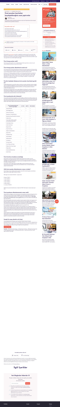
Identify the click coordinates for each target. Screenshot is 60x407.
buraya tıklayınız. (17, 363)
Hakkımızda (43, 1)
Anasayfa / (5, 9)
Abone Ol (27, 383)
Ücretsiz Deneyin (53, 4)
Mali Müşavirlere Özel (35, 1)
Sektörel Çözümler (34, 4)
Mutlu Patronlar (26, 4)
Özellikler (7, 4)
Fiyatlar (16, 4)
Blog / (8, 9)
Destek (47, 1)
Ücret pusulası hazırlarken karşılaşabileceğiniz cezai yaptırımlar (21, 9)
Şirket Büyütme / (11, 9)
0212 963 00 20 (53, 1)
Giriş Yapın (45, 4)
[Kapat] (54, 199)
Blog (39, 4)
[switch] (10, 390)
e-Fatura (12, 4)
